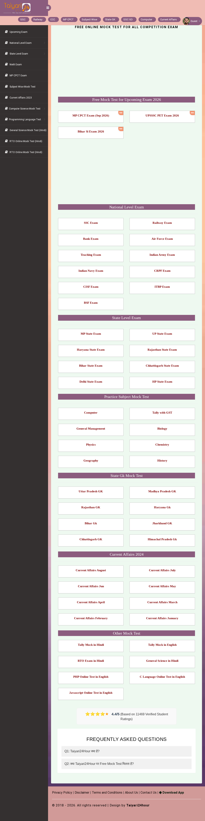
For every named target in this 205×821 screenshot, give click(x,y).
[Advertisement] (126, 63)
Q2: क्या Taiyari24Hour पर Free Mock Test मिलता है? (99, 763)
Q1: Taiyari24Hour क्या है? (81, 751)
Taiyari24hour (138, 805)
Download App (173, 792)
